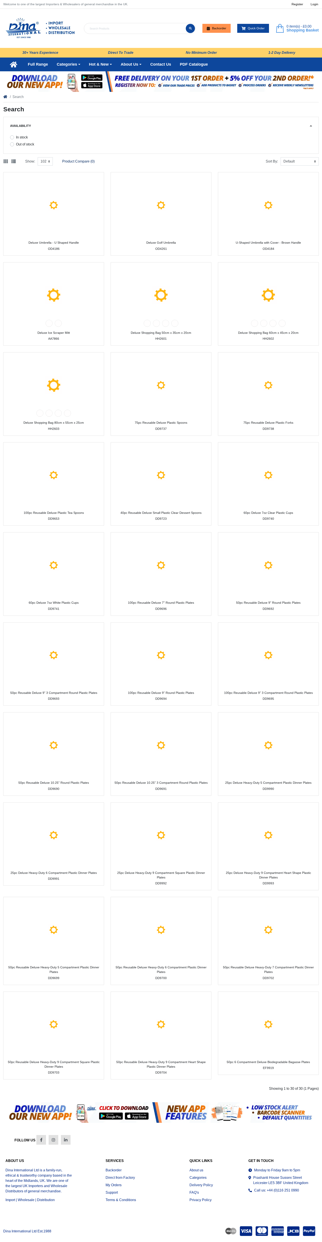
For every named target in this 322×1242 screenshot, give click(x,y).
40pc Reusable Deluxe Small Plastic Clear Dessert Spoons (161, 512)
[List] (13, 161)
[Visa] (246, 1231)
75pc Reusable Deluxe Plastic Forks (268, 422)
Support (112, 1192)
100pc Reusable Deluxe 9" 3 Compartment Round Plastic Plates (268, 692)
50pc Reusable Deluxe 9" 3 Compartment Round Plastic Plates (53, 692)
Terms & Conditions (121, 1200)
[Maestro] (230, 1231)
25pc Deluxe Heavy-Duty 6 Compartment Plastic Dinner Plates (54, 873)
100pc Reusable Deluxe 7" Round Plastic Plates (161, 602)
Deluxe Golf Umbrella (161, 242)
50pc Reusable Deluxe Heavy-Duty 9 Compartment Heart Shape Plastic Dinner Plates (161, 1064)
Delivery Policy (201, 1185)
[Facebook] (41, 1140)
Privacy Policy (200, 1200)
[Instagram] (53, 1140)
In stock (22, 137)
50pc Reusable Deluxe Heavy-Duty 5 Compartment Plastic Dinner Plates (53, 970)
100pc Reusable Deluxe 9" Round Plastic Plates (161, 692)
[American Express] (277, 1231)
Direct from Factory (120, 1177)
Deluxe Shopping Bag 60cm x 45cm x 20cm (268, 332)
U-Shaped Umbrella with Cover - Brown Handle (268, 242)
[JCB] (293, 1231)
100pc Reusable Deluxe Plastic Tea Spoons (54, 512)
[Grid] (5, 161)
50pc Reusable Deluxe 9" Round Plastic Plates (268, 602)
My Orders (114, 1185)
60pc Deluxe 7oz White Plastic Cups (54, 602)
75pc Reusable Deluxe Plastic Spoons (161, 422)
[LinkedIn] (66, 1140)
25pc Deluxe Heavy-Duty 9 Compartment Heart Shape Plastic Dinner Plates (268, 875)
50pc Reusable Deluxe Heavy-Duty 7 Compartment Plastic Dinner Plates (268, 970)
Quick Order (256, 28)
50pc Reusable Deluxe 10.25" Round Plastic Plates (53, 782)
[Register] (161, 81)
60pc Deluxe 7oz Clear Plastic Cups (268, 512)
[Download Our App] (161, 1112)
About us (196, 1170)
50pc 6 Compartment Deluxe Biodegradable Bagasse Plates (268, 1062)
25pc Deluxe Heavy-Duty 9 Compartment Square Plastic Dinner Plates (161, 875)
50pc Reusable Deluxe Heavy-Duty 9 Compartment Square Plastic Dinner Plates (54, 1064)
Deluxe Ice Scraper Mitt (53, 332)
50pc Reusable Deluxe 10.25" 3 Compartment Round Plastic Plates (161, 782)
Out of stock (25, 144)
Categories (198, 1177)
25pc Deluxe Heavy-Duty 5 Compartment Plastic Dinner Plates (268, 782)
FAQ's (194, 1192)
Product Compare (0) (78, 161)
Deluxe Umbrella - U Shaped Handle (53, 242)
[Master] (262, 1231)
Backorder (219, 28)
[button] (68, 64)
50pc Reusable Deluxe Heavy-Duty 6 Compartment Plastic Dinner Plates (161, 970)
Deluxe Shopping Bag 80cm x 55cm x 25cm (53, 422)
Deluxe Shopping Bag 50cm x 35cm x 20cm (161, 332)
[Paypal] (310, 1231)
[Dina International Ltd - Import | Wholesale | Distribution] (40, 28)
